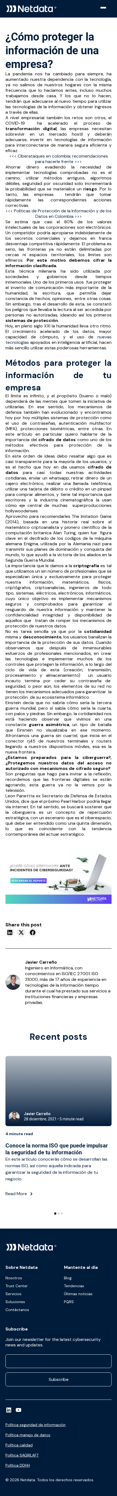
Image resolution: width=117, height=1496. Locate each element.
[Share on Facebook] (32, 932)
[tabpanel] (58, 1131)
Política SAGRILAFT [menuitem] (22, 1455)
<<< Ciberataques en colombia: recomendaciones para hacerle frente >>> (58, 158)
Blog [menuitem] (68, 1277)
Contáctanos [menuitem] (17, 1309)
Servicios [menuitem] (13, 1293)
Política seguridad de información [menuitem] (35, 1424)
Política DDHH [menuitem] (17, 1465)
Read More (16, 1194)
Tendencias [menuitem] (74, 1285)
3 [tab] (62, 1213)
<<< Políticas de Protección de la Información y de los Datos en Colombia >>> (58, 213)
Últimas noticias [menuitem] (78, 1293)
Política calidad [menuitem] (19, 1445)
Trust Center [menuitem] (16, 1285)
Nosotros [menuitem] (13, 1277)
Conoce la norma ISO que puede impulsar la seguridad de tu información (56, 1149)
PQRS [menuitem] (69, 1301)
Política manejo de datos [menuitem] (27, 1434)
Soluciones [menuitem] (15, 1301)
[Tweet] (21, 932)
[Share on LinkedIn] (9, 932)
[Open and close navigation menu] (106, 7)
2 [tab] (58, 1213)
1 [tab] (55, 1213)
